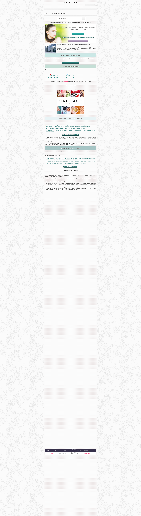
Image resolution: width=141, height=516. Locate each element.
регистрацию (73, 179)
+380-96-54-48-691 (69, 75)
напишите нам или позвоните (63, 191)
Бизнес (59, 9)
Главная (49, 9)
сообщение (65, 81)
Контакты (91, 9)
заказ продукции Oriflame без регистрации (70, 62)
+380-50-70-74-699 (53, 75)
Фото (80, 9)
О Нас (55, 9)
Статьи (75, 9)
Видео (85, 9)
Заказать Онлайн (87, 453)
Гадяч (52, 453)
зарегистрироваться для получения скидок (70, 134)
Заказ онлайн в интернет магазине (86, 37)
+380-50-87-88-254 (53, 77)
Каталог (65, 9)
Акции (70, 9)
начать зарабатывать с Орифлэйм (70, 166)
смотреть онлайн (70, 87)
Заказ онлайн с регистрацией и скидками (70, 37)
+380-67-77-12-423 (69, 77)
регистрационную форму (50, 152)
